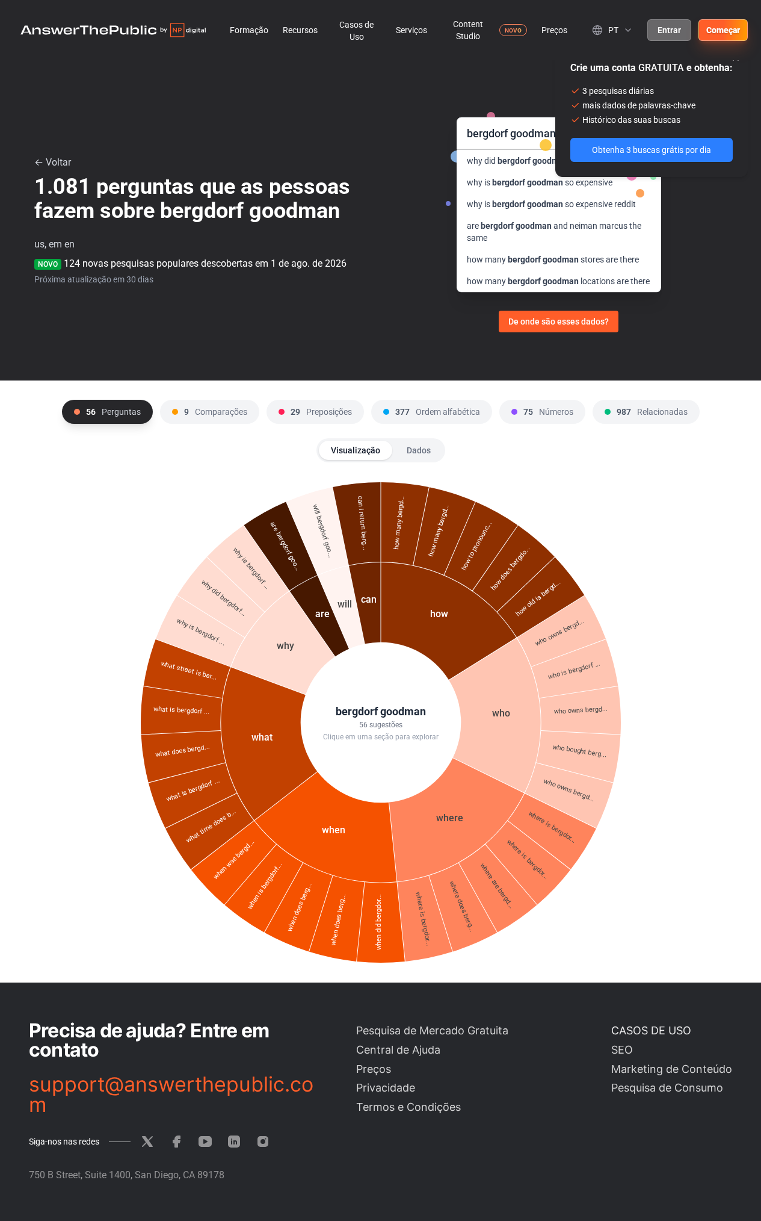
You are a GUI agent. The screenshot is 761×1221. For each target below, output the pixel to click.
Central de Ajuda (398, 1049)
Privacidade (385, 1087)
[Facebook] (176, 1141)
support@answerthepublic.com (171, 1094)
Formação (249, 30)
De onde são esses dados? (558, 321)
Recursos (300, 30)
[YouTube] (205, 1141)
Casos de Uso (356, 31)
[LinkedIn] (234, 1141)
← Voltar (52, 162)
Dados (419, 450)
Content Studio (468, 30)
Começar (723, 30)
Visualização (355, 450)
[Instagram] (263, 1141)
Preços (554, 30)
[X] (147, 1141)
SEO (622, 1049)
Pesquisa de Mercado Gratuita (432, 1030)
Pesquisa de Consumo (667, 1087)
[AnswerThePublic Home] (113, 30)
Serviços (411, 30)
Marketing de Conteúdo (671, 1069)
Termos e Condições (408, 1107)
